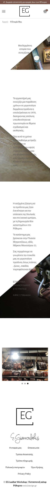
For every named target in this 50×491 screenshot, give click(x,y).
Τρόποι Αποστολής (24, 454)
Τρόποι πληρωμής (24, 460)
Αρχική (5, 22)
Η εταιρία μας (15, 447)
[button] (22, 383)
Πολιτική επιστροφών (15, 467)
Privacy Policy (24, 473)
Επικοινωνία (33, 447)
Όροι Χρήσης (37, 467)
